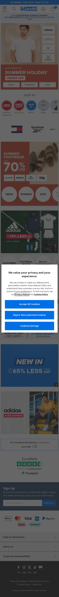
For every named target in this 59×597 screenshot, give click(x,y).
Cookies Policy (41, 294)
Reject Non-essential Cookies (29, 315)
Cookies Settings (29, 326)
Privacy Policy (22, 294)
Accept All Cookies (29, 304)
